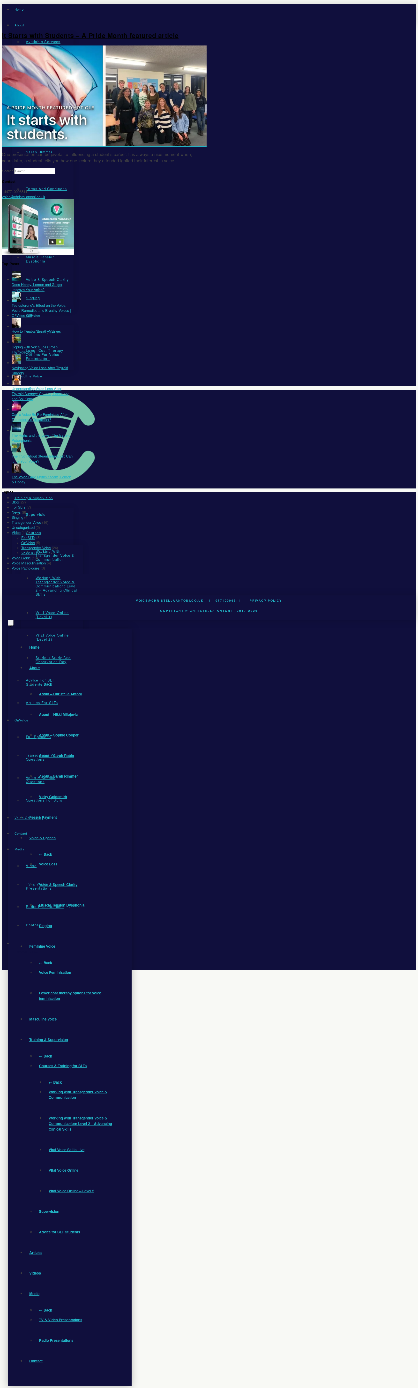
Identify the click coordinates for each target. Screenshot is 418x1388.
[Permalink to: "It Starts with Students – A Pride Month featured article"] (104, 144)
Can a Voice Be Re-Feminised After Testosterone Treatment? (40, 417)
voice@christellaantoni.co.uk (170, 600)
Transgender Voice (26, 522)
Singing (17, 517)
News (16, 512)
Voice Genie (21, 557)
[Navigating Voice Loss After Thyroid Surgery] (16, 362)
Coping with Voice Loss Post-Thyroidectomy (35, 349)
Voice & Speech (33, 552)
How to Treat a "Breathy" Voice (36, 331)
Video (16, 532)
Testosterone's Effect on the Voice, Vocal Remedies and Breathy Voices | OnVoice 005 (41, 310)
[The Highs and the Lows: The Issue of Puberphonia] (16, 430)
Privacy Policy (266, 600)
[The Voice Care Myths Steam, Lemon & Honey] (16, 471)
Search (7, 170)
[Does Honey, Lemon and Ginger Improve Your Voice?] (16, 279)
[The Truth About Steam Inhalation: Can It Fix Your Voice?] (16, 450)
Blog (15, 501)
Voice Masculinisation (29, 562)
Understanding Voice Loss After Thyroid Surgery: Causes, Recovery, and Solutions (40, 393)
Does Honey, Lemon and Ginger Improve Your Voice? (37, 287)
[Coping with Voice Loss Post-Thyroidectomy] (16, 341)
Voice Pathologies (26, 567)
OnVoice (28, 542)
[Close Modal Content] (11, 623)
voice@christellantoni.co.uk (23, 196)
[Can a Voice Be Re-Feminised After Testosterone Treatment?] (16, 409)
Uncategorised (23, 527)
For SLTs (19, 507)
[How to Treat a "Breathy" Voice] (16, 326)
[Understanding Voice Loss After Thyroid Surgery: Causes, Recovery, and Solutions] (16, 383)
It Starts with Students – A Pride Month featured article (90, 35)
